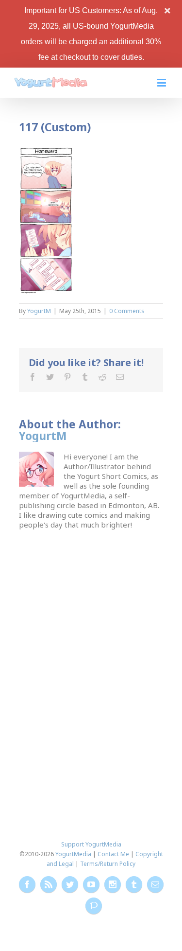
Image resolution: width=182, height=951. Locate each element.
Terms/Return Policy (107, 864)
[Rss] (48, 884)
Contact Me (113, 854)
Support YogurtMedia (91, 844)
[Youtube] (91, 884)
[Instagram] (112, 884)
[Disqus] (91, 651)
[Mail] (120, 377)
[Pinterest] (67, 377)
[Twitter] (50, 377)
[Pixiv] (93, 906)
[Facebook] (32, 377)
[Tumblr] (85, 377)
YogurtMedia (73, 854)
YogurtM (39, 311)
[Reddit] (102, 377)
